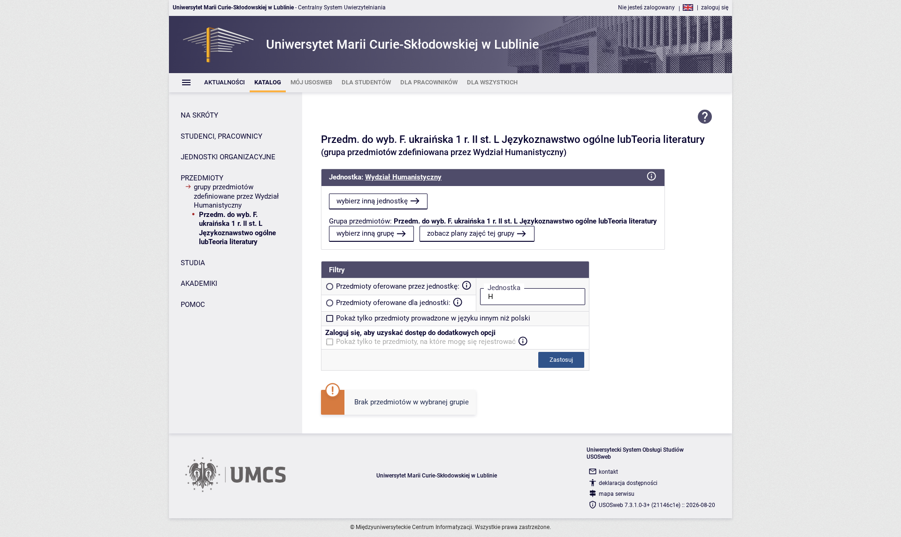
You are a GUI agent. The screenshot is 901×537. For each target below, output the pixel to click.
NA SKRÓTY (199, 115)
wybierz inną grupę (365, 233)
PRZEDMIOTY (202, 178)
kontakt (608, 472)
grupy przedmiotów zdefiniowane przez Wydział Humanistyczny (236, 196)
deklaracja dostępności (628, 483)
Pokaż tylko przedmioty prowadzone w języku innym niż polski (433, 318)
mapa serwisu (616, 494)
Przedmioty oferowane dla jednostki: (393, 302)
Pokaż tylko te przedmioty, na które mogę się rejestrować (426, 341)
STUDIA (193, 263)
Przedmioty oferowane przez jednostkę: (397, 286)
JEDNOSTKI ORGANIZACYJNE (228, 157)
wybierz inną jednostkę (372, 201)
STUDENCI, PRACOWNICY (221, 136)
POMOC (193, 304)
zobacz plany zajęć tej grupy (470, 233)
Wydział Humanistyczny (403, 177)
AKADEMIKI (199, 283)
